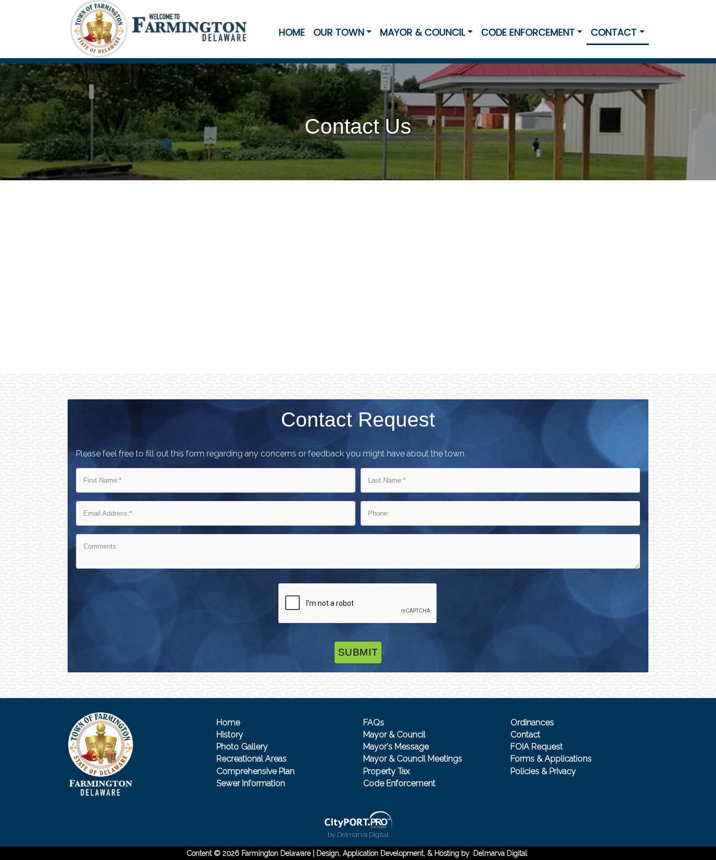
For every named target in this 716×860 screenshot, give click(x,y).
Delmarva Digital (500, 853)
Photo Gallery (242, 747)
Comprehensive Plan (255, 771)
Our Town (338, 32)
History (229, 734)
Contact (614, 32)
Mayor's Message (396, 747)
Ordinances (532, 722)
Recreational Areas (251, 759)
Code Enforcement (528, 32)
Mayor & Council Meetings (412, 759)
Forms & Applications (551, 759)
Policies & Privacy (543, 771)
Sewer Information (250, 783)
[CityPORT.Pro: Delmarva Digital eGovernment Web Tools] (358, 819)
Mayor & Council (422, 32)
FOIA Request (537, 747)
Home (292, 32)
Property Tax (386, 771)
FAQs (373, 722)
